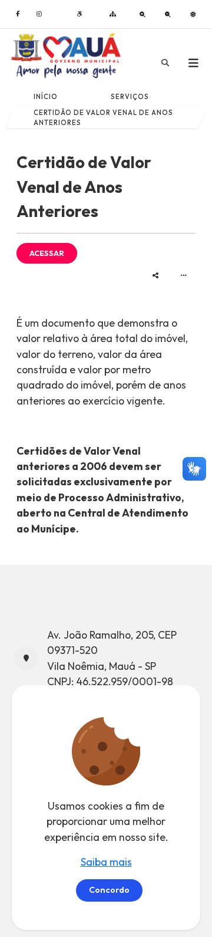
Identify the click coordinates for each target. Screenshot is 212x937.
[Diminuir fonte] (168, 14)
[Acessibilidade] (79, 14)
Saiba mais (106, 862)
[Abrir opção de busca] (165, 63)
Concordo (109, 890)
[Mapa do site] (113, 14)
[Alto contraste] (193, 14)
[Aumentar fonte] (142, 14)
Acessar (46, 253)
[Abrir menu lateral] (193, 63)
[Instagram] (39, 13)
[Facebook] (17, 13)
